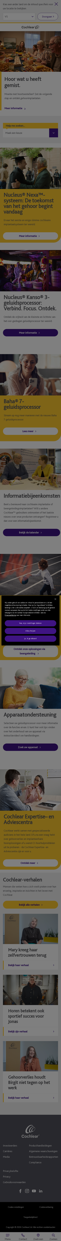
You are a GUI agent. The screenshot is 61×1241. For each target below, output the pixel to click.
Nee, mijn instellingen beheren (30, 623)
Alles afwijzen (30, 631)
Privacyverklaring (10, 615)
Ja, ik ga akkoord (30, 638)
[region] (30, 620)
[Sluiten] (55, 599)
